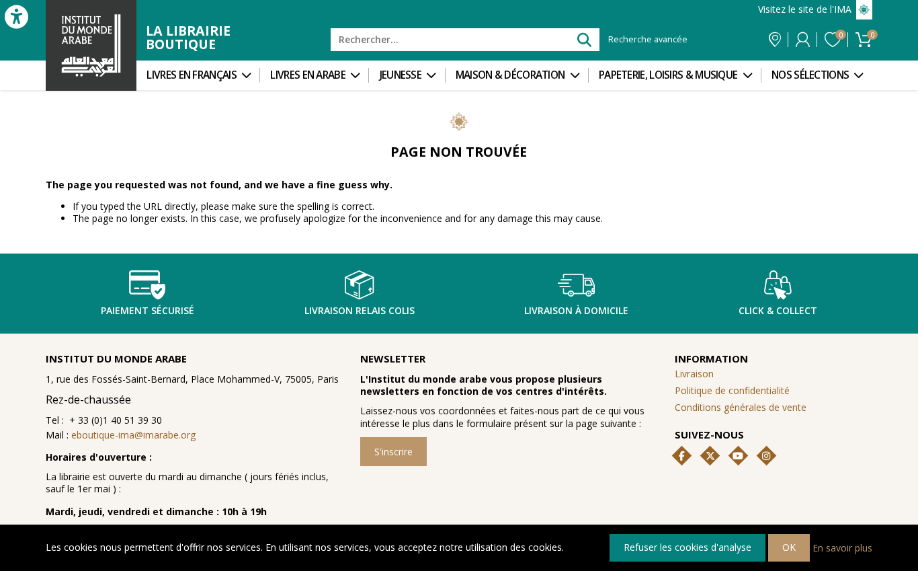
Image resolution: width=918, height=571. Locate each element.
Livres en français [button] (191, 75)
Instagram (766, 456)
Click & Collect (778, 310)
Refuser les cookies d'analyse (687, 547)
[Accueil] (91, 45)
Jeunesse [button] (400, 75)
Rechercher (583, 39)
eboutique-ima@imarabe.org (133, 434)
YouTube (738, 456)
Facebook (682, 456)
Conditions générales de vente (740, 407)
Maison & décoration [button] (510, 75)
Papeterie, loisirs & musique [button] (668, 75)
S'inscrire (393, 451)
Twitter (710, 456)
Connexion (803, 39)
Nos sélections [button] (810, 75)
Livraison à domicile (576, 310)
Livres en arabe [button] (307, 75)
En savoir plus (842, 547)
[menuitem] (197, 75)
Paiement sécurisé (147, 310)
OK (789, 547)
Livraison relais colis (359, 310)
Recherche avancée (647, 39)
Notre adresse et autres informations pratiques (775, 39)
